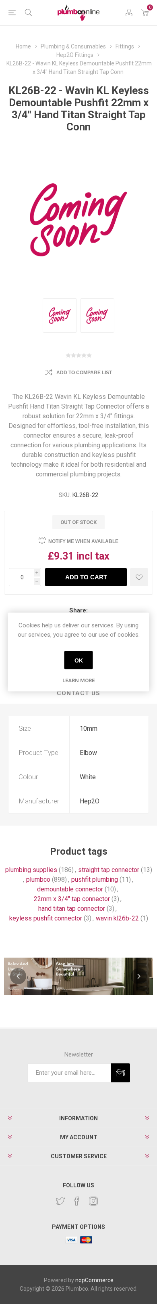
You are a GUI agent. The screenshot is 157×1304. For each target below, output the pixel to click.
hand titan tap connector (71, 908)
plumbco (38, 879)
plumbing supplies (31, 870)
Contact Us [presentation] (78, 693)
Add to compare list (84, 372)
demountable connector (70, 889)
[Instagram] (93, 1201)
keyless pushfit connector (45, 918)
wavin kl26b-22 (117, 918)
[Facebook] (76, 1201)
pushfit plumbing (94, 879)
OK (78, 660)
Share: (78, 610)
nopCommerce (94, 1280)
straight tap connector (108, 870)
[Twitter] (60, 1201)
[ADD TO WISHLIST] (139, 577)
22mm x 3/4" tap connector (72, 899)
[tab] (78, 693)
